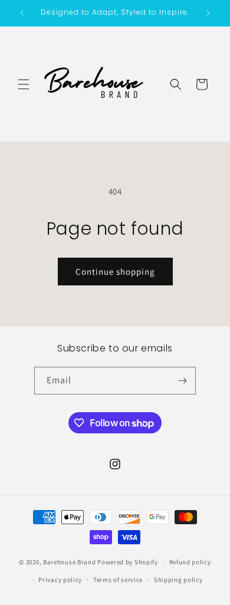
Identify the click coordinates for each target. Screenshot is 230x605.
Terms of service (118, 580)
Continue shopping (115, 271)
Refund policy (190, 562)
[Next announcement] (208, 13)
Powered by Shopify (127, 562)
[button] (24, 84)
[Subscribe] (182, 380)
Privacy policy (60, 580)
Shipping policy (178, 580)
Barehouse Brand (69, 562)
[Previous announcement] (22, 13)
